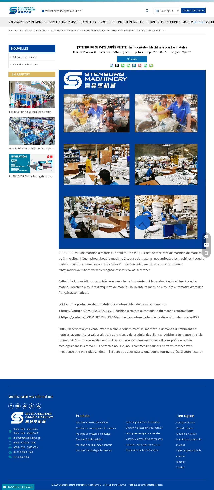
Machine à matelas (186, 433)
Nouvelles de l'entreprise (25, 64)
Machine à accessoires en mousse (144, 438)
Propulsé (185, 52)
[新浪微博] (24, 406)
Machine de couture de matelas (93, 433)
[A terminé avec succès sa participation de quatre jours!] (32, 131)
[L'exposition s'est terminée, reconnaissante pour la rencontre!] (32, 94)
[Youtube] (38, 406)
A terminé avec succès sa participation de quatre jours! (32, 148)
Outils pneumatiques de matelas (142, 433)
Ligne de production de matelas (142, 422)
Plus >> (79, 10)
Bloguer (180, 461)
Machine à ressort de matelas (92, 422)
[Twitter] (31, 406)
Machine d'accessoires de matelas (144, 427)
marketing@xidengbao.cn (60, 10)
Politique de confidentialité (142, 484)
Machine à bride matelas (89, 439)
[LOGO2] (40, 418)
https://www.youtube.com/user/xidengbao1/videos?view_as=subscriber (105, 270)
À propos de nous (185, 422)
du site (159, 484)
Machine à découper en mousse (142, 444)
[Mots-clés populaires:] (147, 10)
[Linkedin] (18, 406)
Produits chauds (185, 428)
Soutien (181, 467)
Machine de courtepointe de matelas (96, 428)
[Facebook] (11, 406)
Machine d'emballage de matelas (94, 450)
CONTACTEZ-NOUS (193, 10)
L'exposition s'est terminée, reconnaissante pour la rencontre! (32, 112)
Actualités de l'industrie (24, 57)
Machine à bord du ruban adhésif (94, 444)
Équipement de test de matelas (142, 450)
